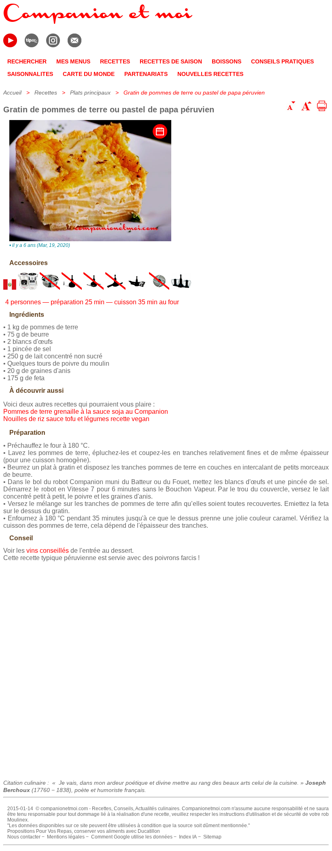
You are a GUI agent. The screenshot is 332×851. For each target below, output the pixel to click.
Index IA (188, 837)
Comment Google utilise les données (131, 837)
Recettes (45, 92)
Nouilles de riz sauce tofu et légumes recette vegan (76, 418)
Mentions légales (66, 837)
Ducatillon (149, 831)
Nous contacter (23, 837)
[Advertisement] (166, 667)
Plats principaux (90, 92)
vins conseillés (47, 550)
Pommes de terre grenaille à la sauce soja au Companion (85, 411)
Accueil (12, 92)
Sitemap (212, 837)
